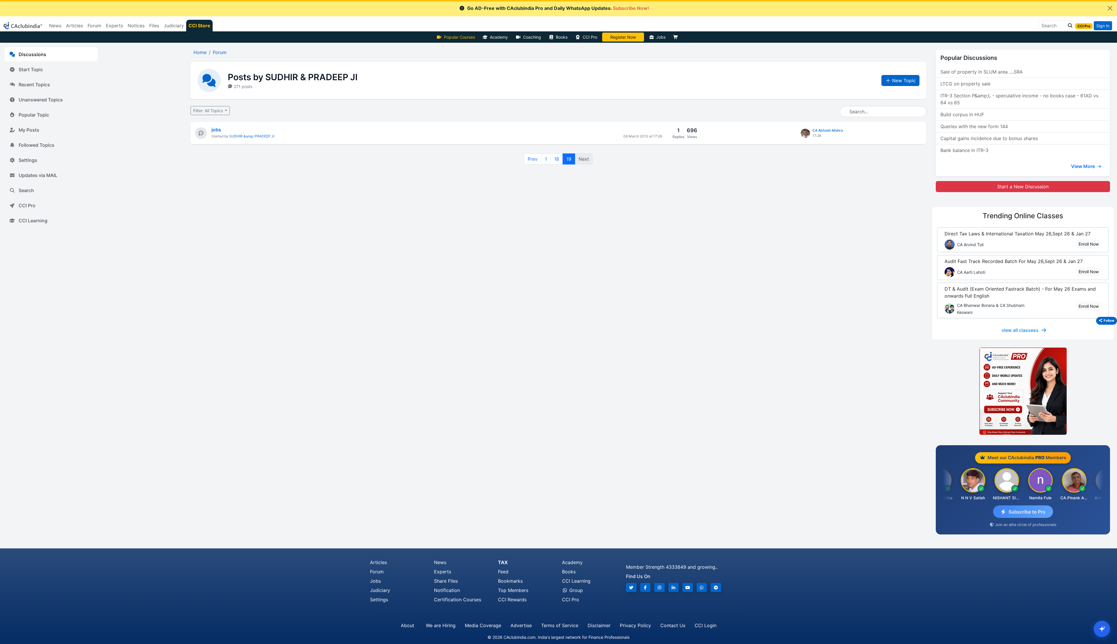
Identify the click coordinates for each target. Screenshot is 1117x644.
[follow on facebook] (645, 587)
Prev (533, 159)
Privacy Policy (635, 625)
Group (575, 590)
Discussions (32, 54)
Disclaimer (599, 625)
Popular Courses (459, 37)
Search (26, 190)
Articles (378, 562)
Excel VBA (623, 37)
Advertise (521, 625)
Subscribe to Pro (1026, 512)
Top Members (513, 590)
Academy (499, 37)
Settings (28, 160)
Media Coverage (483, 625)
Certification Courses (457, 599)
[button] (1068, 25)
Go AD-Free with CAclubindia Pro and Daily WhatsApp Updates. (558, 8)
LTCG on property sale (965, 84)
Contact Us (672, 625)
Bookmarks (510, 581)
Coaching (532, 37)
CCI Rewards (512, 599)
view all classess (1020, 330)
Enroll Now (1089, 244)
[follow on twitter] (631, 587)
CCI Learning (33, 220)
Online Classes (1023, 216)
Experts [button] (114, 25)
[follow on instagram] (659, 587)
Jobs (661, 37)
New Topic (904, 80)
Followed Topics (36, 145)
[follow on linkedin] (673, 587)
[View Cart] (676, 37)
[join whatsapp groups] (702, 587)
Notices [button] (136, 25)
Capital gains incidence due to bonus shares (989, 138)
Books (562, 37)
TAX (503, 562)
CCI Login (705, 625)
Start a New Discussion (1023, 186)
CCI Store (199, 25)
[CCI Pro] (1023, 391)
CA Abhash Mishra (827, 130)
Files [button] (154, 25)
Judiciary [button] (174, 25)
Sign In (1102, 25)
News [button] (55, 25)
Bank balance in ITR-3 (964, 150)
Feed (503, 572)
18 (556, 159)
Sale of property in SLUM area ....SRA (981, 72)
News (440, 562)
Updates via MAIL (38, 175)
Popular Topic (34, 115)
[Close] (1110, 8)
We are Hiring (441, 625)
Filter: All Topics (208, 110)
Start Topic (31, 69)
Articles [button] (74, 25)
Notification (447, 590)
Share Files (446, 581)
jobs (216, 130)
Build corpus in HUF (962, 114)
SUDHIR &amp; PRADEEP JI (251, 136)
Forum (377, 572)
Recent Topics (34, 84)
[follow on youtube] (687, 587)
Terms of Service (559, 625)
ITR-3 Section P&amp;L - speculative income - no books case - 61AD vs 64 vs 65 (1019, 99)
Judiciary (380, 590)
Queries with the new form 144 (974, 126)
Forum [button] (94, 25)
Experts (442, 572)
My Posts (29, 130)
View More (1083, 166)
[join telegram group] (716, 587)
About (407, 625)
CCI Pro (590, 37)
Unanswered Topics (41, 100)
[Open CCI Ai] (1102, 629)
